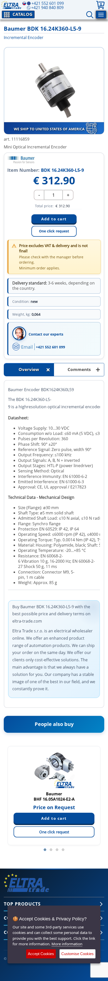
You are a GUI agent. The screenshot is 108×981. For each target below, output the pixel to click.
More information (66, 943)
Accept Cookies (41, 954)
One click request (54, 231)
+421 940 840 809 (47, 7)
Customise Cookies (77, 954)
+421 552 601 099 (50, 347)
